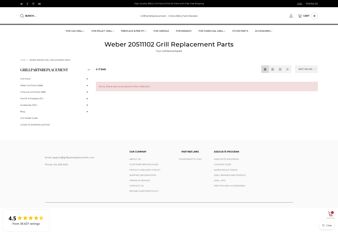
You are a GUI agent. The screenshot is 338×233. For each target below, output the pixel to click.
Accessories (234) (28, 105)
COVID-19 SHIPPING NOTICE (35, 124)
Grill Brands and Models (230, 175)
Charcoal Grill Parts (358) (33, 92)
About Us (135, 159)
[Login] (293, 16)
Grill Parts (25, 78)
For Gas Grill (74, 31)
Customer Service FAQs (143, 164)
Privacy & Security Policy (144, 169)
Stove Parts (240, 31)
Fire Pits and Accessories (229, 185)
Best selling (305, 69)
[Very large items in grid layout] (280, 69)
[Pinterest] (33, 3)
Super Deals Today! (226, 169)
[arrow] (87, 78)
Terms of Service (139, 180)
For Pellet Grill (102, 31)
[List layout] (288, 69)
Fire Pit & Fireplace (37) (31, 98)
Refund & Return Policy (144, 191)
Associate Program (226, 159)
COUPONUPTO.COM (190, 159)
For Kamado (184, 31)
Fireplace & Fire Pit (133, 31)
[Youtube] (39, 3)
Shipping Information (142, 175)
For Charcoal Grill (211, 31)
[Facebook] (27, 3)
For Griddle (161, 31)
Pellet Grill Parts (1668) (31, 85)
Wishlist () (312, 3)
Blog (22, 111)
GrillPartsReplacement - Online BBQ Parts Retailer (169, 15)
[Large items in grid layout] (272, 69)
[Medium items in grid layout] (265, 69)
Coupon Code (222, 164)
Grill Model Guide (28, 118)
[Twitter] (21, 3)
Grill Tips (219, 180)
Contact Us (136, 185)
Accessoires (263, 31)
